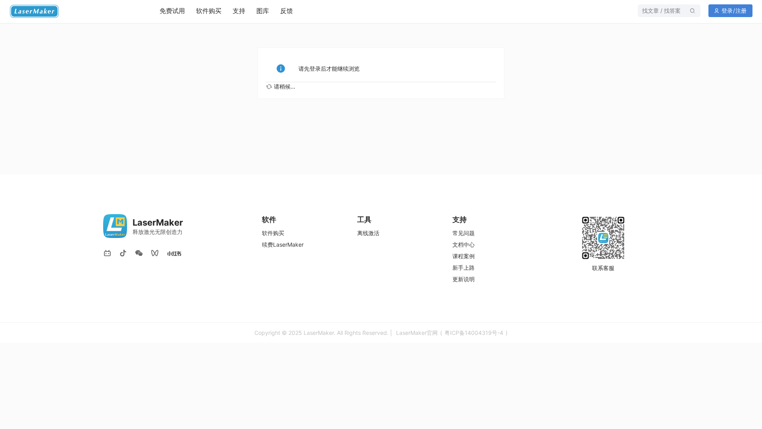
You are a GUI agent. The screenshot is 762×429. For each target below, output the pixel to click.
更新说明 (463, 279)
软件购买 (208, 11)
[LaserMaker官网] (41, 16)
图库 (262, 11)
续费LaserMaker (283, 244)
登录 (727, 10)
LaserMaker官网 (417, 332)
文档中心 (463, 244)
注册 (741, 10)
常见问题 (463, 233)
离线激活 (368, 233)
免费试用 (172, 11)
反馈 (286, 11)
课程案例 (463, 256)
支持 (239, 11)
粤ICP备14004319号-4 (473, 332)
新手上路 (463, 267)
